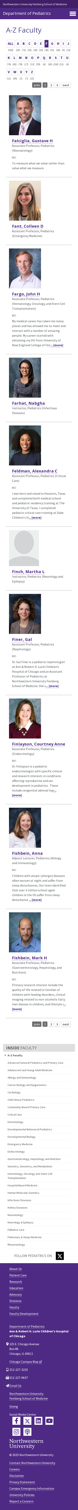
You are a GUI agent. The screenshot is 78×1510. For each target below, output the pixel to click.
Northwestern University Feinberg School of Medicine (35, 4)
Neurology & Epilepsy (20, 1222)
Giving (13, 1406)
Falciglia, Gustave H (32, 140)
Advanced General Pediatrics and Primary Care (35, 1063)
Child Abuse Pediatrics (21, 1100)
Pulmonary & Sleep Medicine (25, 1237)
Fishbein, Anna (27, 853)
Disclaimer (16, 1476)
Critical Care (15, 1114)
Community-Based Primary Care (26, 1107)
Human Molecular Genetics (23, 1193)
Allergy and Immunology (22, 1077)
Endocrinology (16, 1151)
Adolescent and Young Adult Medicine (30, 1070)
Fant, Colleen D (27, 226)
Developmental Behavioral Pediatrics (30, 1129)
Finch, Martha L (28, 571)
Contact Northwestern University (32, 1463)
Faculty (14, 1307)
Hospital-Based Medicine (22, 1185)
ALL (10, 43)
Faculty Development (24, 1314)
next (66, 85)
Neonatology (15, 1215)
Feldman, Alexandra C (34, 471)
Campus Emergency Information (31, 1488)
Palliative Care (16, 1230)
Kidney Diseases (18, 1207)
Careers (14, 1469)
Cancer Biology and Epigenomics (27, 1085)
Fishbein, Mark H (29, 958)
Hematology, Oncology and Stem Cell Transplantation (30, 1176)
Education (16, 1288)
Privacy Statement (22, 1482)
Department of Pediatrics (27, 13)
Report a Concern (21, 1501)
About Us (15, 1269)
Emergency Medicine (20, 1144)
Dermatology (15, 1122)
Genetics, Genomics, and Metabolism (30, 1166)
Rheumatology (16, 1244)
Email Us (15, 1386)
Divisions (15, 1301)
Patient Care (18, 1275)
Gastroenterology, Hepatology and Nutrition (34, 1159)
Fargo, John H (26, 294)
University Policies (22, 1495)
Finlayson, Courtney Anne (38, 744)
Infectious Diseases (19, 1200)
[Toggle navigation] (73, 14)
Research (15, 1282)
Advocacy (15, 1294)
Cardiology (14, 1092)
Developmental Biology (22, 1137)
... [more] (56, 345)
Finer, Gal (22, 639)
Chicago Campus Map (23, 1362)
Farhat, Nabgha (28, 403)
